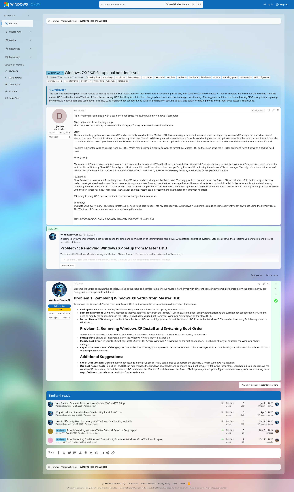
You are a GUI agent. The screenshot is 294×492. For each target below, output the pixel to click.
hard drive (182, 77)
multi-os (216, 77)
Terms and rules (147, 483)
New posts (13, 70)
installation (206, 77)
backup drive (94, 77)
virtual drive (99, 81)
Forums (13, 23)
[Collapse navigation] (29, 15)
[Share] (269, 110)
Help (175, 483)
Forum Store (14, 98)
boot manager (134, 77)
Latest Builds (14, 84)
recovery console (54, 81)
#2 (268, 283)
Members (14, 57)
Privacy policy (164, 483)
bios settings (108, 77)
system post (86, 81)
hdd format (194, 77)
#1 (278, 110)
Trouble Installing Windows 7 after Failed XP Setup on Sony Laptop (102, 430)
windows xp (123, 81)
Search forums (15, 77)
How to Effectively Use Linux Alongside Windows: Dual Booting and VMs (94, 421)
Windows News (90, 406)
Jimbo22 (269, 433)
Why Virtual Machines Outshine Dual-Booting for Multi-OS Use (89, 412)
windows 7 (110, 81)
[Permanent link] (169, 248)
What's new (15, 31)
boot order (147, 77)
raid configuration (261, 77)
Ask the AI (12, 91)
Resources (14, 48)
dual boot (171, 77)
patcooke (269, 442)
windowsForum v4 (113, 483)
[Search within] (193, 4)
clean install (160, 77)
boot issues (121, 77)
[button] (30, 31)
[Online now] (59, 296)
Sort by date (256, 275)
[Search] (199, 4)
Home (182, 483)
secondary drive (71, 81)
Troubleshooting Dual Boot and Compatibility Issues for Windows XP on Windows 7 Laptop (115, 439)
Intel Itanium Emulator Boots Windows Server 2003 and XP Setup (90, 403)
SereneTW (60, 433)
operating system (230, 77)
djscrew (52, 77)
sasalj (58, 442)
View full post (68, 265)
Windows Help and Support (89, 433)
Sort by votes (272, 275)
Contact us (133, 483)
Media (12, 40)
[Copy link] (274, 110)
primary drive (246, 77)
